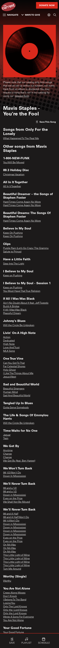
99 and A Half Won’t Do (16, 517)
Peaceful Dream (12, 313)
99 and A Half (10, 514)
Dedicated (9, 341)
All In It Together (12, 186)
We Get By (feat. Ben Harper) (19, 461)
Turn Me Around (12, 569)
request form (22, 96)
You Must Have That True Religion (21, 291)
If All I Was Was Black (15, 310)
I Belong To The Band (14, 600)
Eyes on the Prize (12, 498)
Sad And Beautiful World (16, 395)
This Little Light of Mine (16, 555)
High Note (9, 344)
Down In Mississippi (14, 476)
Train (5, 438)
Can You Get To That (14, 363)
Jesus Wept (9, 377)
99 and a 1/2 (10, 488)
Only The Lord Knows (15, 606)
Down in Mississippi (14, 495)
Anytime (8, 450)
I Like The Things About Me (18, 373)
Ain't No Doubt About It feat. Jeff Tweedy (25, 303)
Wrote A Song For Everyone (18, 617)
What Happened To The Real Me (21, 138)
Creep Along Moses (14, 593)
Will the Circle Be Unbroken (18, 325)
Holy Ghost (9, 370)
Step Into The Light (13, 264)
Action (6, 337)
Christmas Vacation (13, 174)
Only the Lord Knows (15, 613)
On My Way (9, 545)
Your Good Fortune (13, 632)
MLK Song (9, 351)
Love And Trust (11, 347)
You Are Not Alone (13, 620)
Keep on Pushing (12, 275)
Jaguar (7, 435)
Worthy (7, 581)
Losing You (9, 603)
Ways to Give (32, 14)
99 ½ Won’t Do (11, 521)
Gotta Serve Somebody (16, 408)
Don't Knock (10, 596)
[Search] (54, 14)
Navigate (12, 14)
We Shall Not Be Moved (16, 502)
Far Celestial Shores (14, 366)
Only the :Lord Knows (15, 610)
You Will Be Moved (13, 162)
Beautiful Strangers (13, 389)
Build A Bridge (11, 306)
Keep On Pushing (13, 233)
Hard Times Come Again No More (22, 202)
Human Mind (10, 392)
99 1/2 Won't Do (12, 473)
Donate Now (47, 5)
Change (7, 454)
